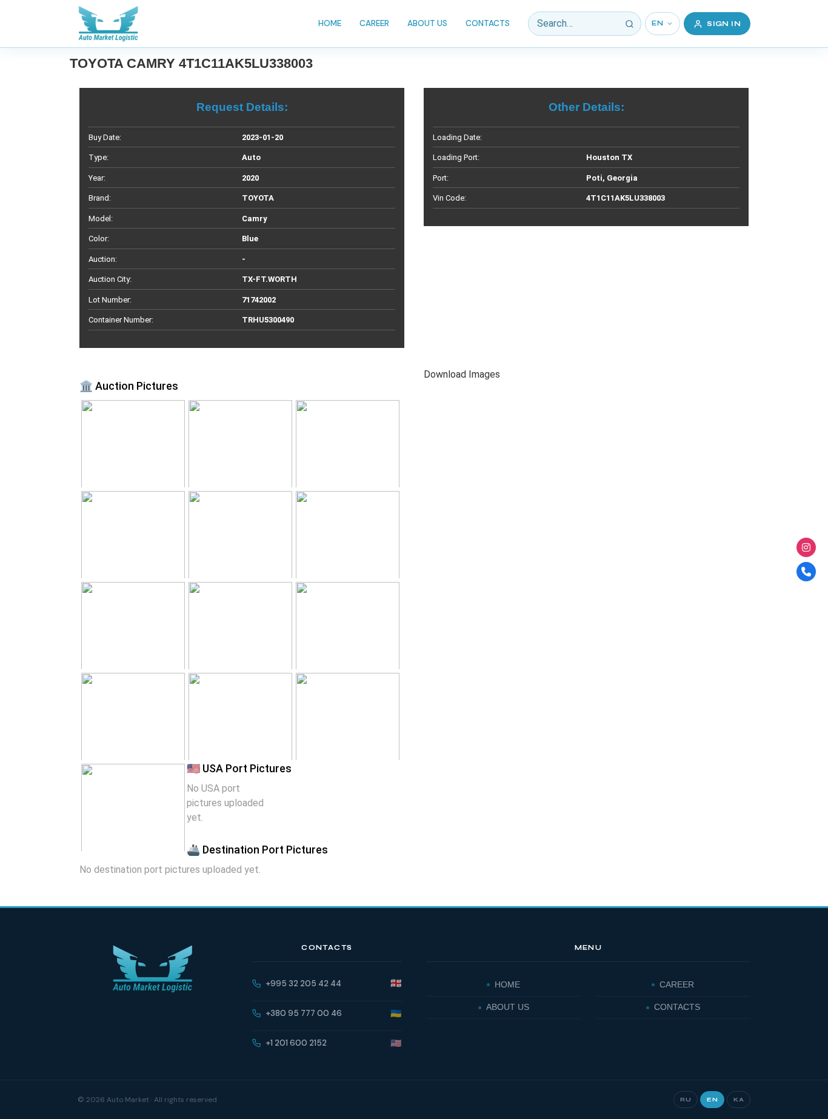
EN (657, 23)
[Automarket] (806, 547)
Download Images (462, 374)
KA (738, 1099)
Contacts (488, 23)
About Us (427, 23)
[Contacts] (806, 571)
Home (329, 23)
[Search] (629, 23)
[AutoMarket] (108, 23)
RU (685, 1099)
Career (374, 23)
